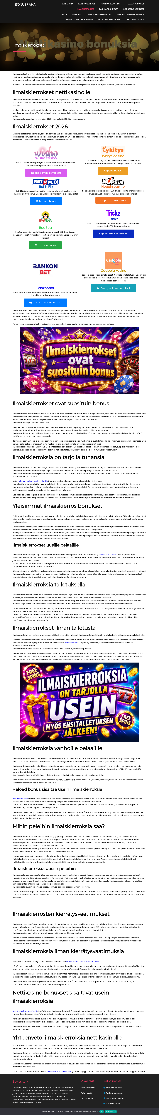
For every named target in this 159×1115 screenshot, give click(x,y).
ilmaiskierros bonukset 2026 (59, 1071)
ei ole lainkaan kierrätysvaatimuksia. (82, 961)
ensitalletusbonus (108, 554)
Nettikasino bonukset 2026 (25, 1011)
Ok (102, 1111)
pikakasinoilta (70, 642)
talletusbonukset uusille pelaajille (33, 481)
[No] (156, 1111)
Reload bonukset (20, 798)
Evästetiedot (111, 1111)
